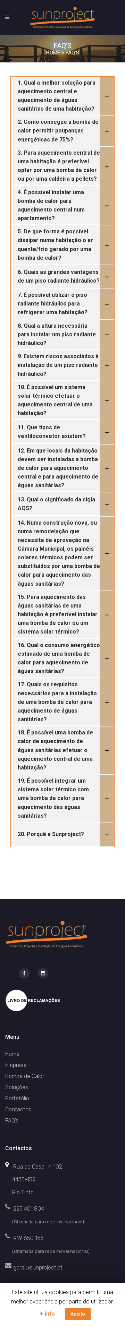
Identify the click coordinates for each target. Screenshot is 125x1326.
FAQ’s (11, 1120)
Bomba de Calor (24, 1076)
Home (53, 53)
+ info (47, 1313)
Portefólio (17, 1098)
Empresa (16, 1065)
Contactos (18, 1109)
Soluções (16, 1087)
